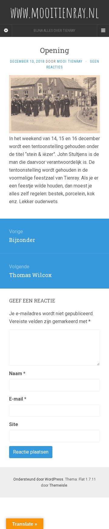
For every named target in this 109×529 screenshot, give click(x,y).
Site (13, 424)
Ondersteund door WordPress (38, 479)
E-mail (17, 399)
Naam (17, 373)
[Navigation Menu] (103, 31)
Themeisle (58, 485)
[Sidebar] (6, 31)
